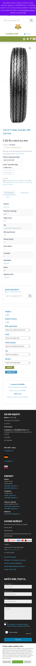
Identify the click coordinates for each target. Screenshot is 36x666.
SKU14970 (10, 184)
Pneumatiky (9, 180)
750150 (16, 182)
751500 (30, 182)
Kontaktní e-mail (8, 591)
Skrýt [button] (24, 13)
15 (4, 242)
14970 (4, 182)
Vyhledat (9, 367)
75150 (26, 182)
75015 (12, 182)
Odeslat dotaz (8, 173)
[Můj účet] (28, 38)
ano (8, 315)
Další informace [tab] (9, 193)
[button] (30, 48)
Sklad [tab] (7, 197)
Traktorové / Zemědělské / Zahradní (20, 180)
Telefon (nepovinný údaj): (11, 157)
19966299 (8, 182)
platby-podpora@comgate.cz (14, 549)
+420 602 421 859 (19, 154)
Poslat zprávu (18, 639)
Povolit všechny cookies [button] (17, 662)
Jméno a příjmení (8, 584)
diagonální (6, 263)
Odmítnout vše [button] (27, 662)
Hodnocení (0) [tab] (24, 193)
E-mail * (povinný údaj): (10, 164)
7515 (24, 182)
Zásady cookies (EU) (10, 569)
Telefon (6, 598)
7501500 (20, 182)
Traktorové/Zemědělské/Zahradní (12, 228)
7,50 (5, 235)
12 (4, 249)
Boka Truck (5, 184)
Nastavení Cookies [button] (6, 662)
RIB (4, 270)
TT (4, 256)
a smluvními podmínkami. (23, 626)
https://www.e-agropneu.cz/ (28, 10)
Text (5, 606)
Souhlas (6, 622)
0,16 (5, 221)
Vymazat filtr (11, 372)
